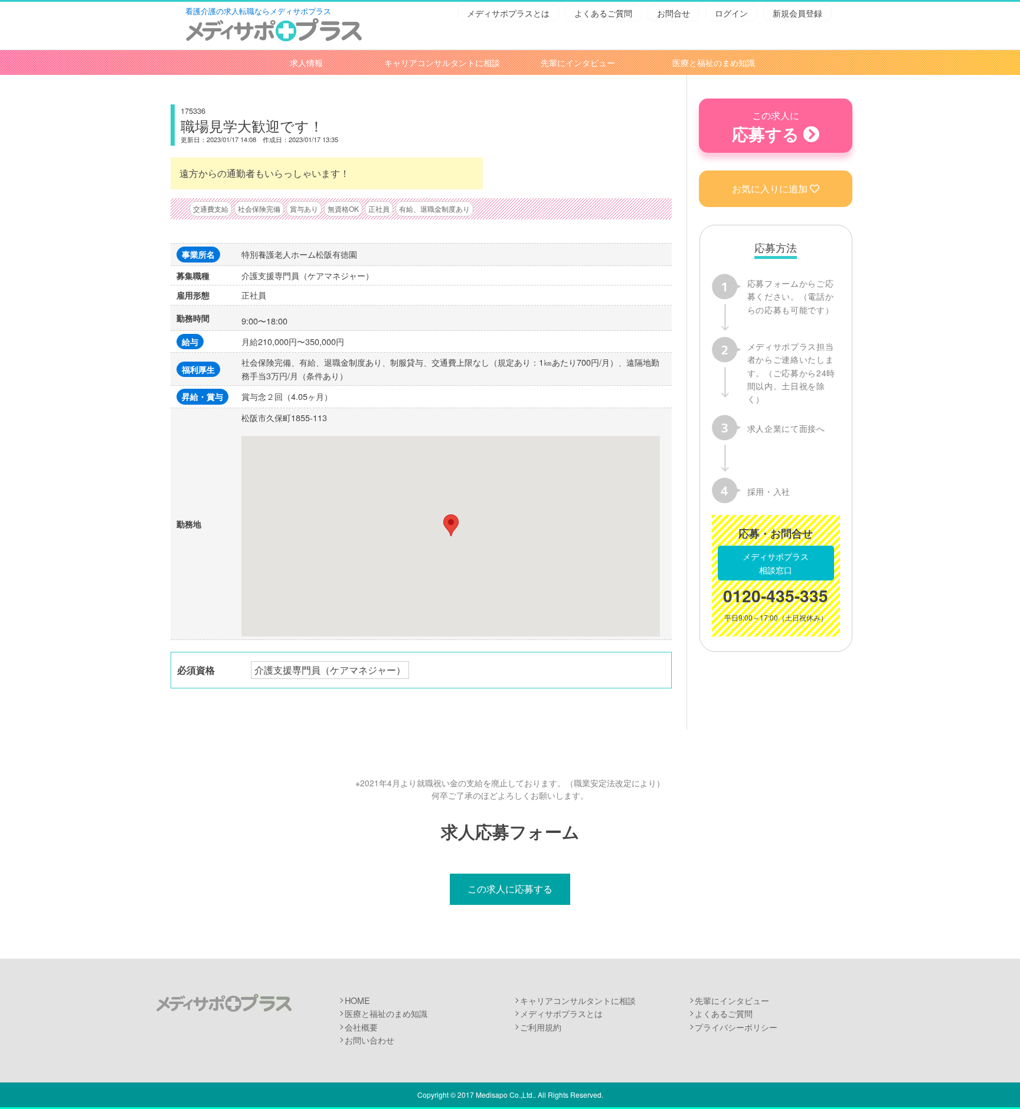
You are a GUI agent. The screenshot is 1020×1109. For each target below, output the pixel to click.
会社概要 (361, 1027)
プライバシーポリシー (736, 1027)
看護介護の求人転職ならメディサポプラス (258, 11)
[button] (451, 525)
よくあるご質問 (603, 13)
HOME (357, 1000)
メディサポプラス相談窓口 (776, 562)
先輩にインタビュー (578, 62)
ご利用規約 (540, 1027)
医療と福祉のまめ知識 (713, 62)
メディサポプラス (224, 1003)
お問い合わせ (369, 1039)
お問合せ (673, 13)
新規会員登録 (797, 13)
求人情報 (306, 62)
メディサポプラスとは (508, 13)
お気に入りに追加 (770, 188)
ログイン (731, 13)
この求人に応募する (510, 888)
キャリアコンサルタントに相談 (442, 62)
